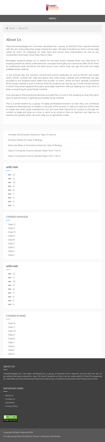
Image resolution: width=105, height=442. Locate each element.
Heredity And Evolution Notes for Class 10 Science (32, 134)
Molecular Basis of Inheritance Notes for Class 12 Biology (35, 145)
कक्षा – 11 (11, 178)
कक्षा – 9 (11, 186)
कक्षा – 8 (11, 190)
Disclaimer (10, 403)
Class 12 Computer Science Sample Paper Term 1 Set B (34, 150)
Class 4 (11, 255)
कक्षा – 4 (11, 205)
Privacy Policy (11, 406)
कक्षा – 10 (11, 182)
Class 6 (11, 247)
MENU (52, 18)
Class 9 (11, 236)
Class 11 (11, 228)
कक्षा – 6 (11, 198)
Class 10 (12, 232)
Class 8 (11, 239)
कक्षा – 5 (11, 201)
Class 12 (11, 224)
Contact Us (10, 399)
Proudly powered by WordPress (17, 436)
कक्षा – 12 (11, 175)
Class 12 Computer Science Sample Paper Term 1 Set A (34, 156)
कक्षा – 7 (11, 194)
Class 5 (11, 251)
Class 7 (11, 243)
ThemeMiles (55, 436)
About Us (9, 395)
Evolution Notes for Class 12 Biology (25, 140)
